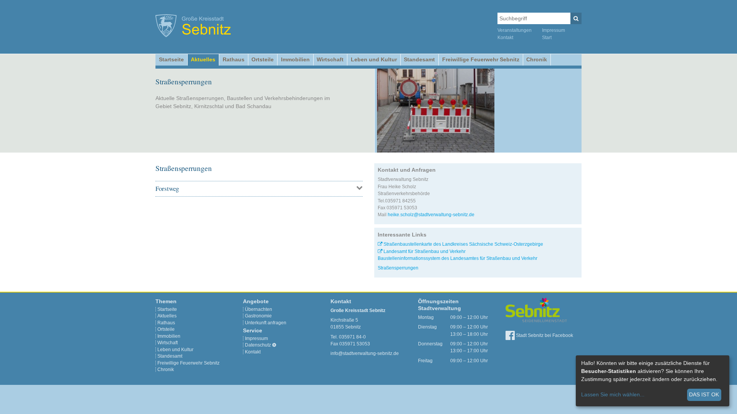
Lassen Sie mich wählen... (612, 394)
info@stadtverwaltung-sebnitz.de (364, 353)
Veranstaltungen (514, 30)
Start (547, 37)
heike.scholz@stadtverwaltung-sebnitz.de (431, 214)
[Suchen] (576, 18)
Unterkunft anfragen (265, 322)
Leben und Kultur (374, 59)
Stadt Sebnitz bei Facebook (544, 335)
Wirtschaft (330, 59)
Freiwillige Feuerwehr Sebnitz (480, 59)
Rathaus (234, 59)
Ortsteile (262, 59)
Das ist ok (704, 394)
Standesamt (419, 59)
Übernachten (258, 309)
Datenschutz (258, 345)
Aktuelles (203, 59)
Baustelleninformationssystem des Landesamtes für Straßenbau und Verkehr (457, 258)
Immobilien (295, 59)
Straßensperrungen (398, 268)
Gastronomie (258, 316)
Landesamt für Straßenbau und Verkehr (424, 251)
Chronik (536, 59)
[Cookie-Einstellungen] (274, 345)
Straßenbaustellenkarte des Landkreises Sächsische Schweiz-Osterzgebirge (463, 244)
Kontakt (505, 37)
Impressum (553, 30)
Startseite (171, 59)
